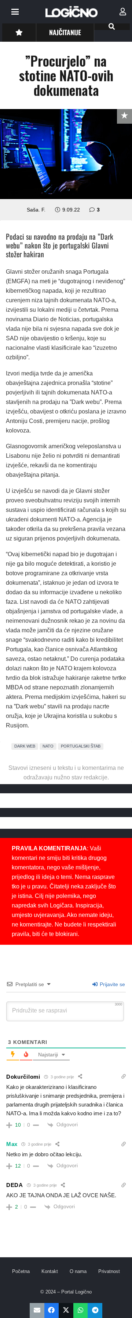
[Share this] (51, 1310)
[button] (15, 11)
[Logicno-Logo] (71, 12)
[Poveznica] (123, 12)
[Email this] (37, 1310)
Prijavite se (111, 984)
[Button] (19, 32)
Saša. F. (36, 210)
